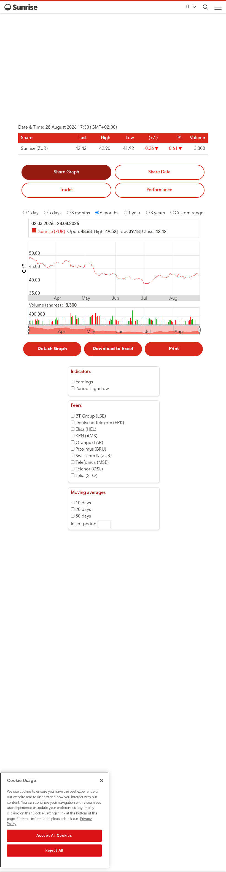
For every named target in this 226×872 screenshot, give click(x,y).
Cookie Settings (45, 813)
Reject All (54, 850)
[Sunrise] (20, 7)
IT (188, 6)
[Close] (102, 780)
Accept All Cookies (54, 835)
